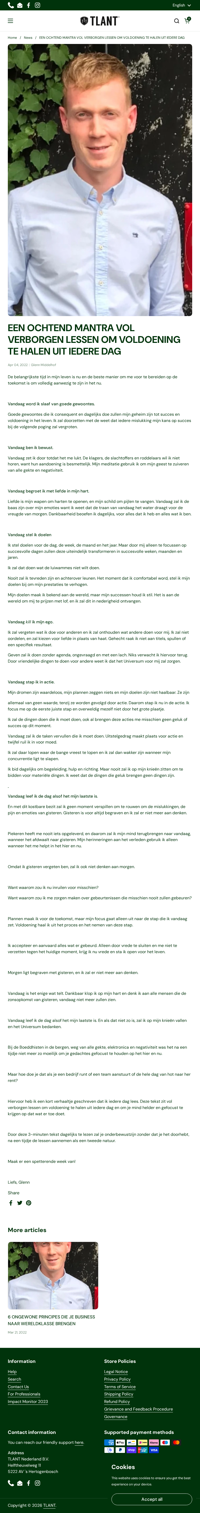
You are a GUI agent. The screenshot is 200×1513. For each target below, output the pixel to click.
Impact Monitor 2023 (28, 1401)
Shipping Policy (118, 1394)
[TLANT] (100, 20)
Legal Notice (116, 1371)
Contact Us (18, 1386)
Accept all (151, 1499)
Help (12, 1371)
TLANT (49, 1505)
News (28, 37)
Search (14, 1379)
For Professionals (24, 1394)
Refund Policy (117, 1401)
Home (12, 37)
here (79, 1442)
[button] (176, 21)
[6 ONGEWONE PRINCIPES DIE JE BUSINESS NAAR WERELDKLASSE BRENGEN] (53, 1276)
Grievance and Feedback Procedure (138, 1409)
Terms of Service (120, 1386)
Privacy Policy (117, 1379)
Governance (115, 1416)
